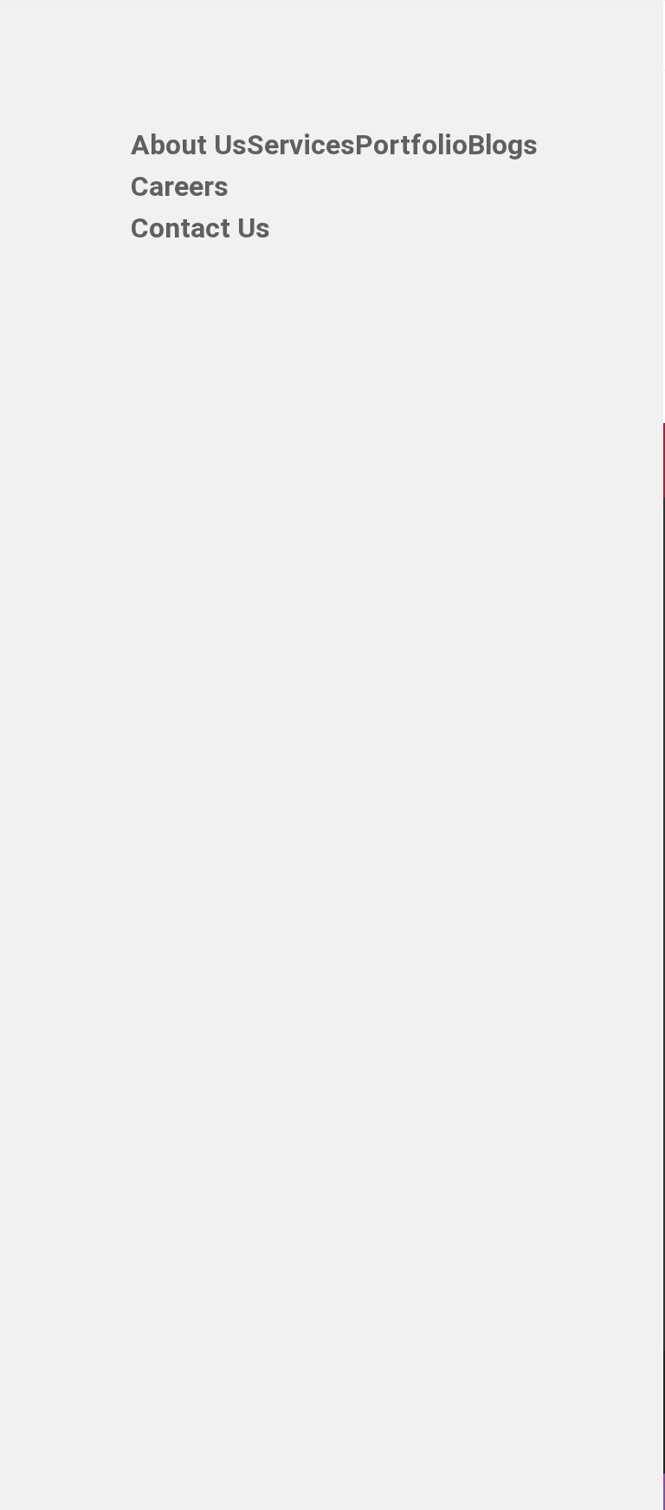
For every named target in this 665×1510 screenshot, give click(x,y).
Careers (180, 189)
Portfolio (411, 147)
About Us (189, 147)
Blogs (503, 147)
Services (301, 147)
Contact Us (200, 231)
